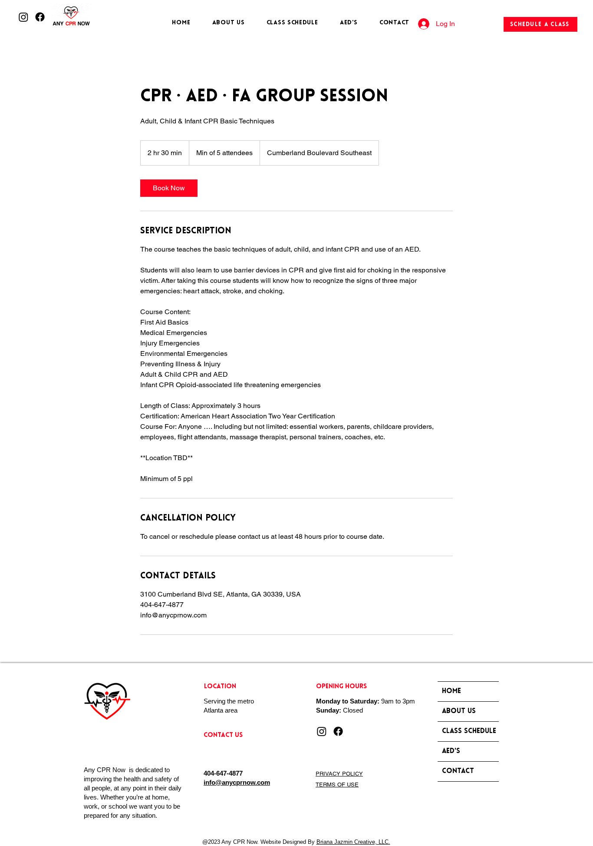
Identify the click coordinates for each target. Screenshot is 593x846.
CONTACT (458, 771)
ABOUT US (459, 711)
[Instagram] (23, 17)
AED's (451, 751)
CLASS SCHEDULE (469, 731)
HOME (451, 691)
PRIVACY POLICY (339, 773)
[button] (292, 22)
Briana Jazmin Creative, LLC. (353, 842)
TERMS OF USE (337, 784)
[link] (169, 188)
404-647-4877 (223, 773)
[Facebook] (40, 17)
